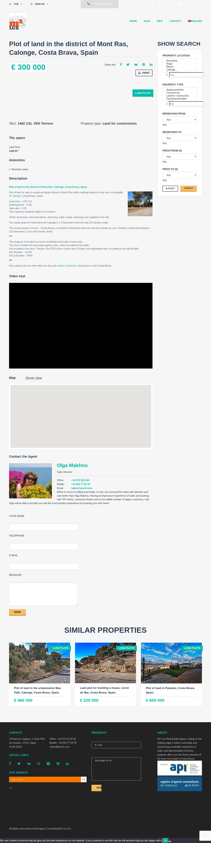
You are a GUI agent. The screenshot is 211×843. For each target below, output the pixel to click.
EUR (16, 4)
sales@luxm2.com (81, 488)
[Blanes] (179, 66)
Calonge (16, 195)
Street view (34, 378)
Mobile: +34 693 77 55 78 (62, 742)
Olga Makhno (72, 465)
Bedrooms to (172, 132)
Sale (147, 21)
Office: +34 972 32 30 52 (62, 738)
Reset (171, 188)
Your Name (16, 516)
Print (146, 72)
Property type (173, 84)
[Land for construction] (179, 95)
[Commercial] (179, 92)
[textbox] (186, 74)
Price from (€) (172, 150)
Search (188, 188)
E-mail (13, 555)
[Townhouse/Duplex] (179, 98)
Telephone (16, 535)
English (39, 4)
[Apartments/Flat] (179, 89)
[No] (169, 841)
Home (133, 21)
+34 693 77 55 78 (80, 484)
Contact (175, 21)
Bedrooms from (174, 113)
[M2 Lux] (17, 21)
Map (12, 378)
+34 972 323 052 (80, 480)
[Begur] (179, 63)
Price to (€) (170, 169)
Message (15, 574)
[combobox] (180, 74)
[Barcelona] (179, 60)
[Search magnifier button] (84, 779)
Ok (165, 840)
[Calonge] (179, 69)
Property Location (176, 55)
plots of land (66, 265)
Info (160, 21)
